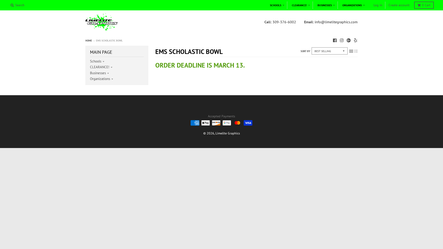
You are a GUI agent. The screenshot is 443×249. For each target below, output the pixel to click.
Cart (426, 5)
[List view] (356, 51)
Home (88, 40)
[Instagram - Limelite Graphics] (342, 40)
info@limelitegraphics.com (336, 22)
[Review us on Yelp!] (355, 40)
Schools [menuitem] (275, 5)
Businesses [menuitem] (324, 5)
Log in (378, 5)
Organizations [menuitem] (352, 5)
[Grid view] (351, 51)
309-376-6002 (284, 22)
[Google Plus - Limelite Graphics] (349, 40)
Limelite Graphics (228, 133)
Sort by (305, 51)
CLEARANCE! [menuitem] (299, 5)
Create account (399, 5)
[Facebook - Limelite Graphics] (335, 40)
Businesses (98, 73)
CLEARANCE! (99, 67)
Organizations (100, 79)
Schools (95, 61)
